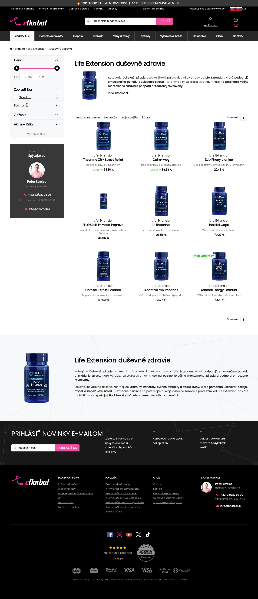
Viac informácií (118, 93)
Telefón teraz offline (153, 8)
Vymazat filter (37, 134)
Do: (30, 77)
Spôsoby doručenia (69, 484)
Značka (20, 49)
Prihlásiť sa (67, 447)
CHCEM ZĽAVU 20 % (160, 3)
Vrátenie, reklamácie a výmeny (75, 493)
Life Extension (37, 49)
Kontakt (98, 8)
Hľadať (164, 20)
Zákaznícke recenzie (118, 553)
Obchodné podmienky (166, 493)
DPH (60, 498)
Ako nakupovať (114, 511)
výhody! (220, 8)
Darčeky (112, 8)
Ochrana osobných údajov (168, 498)
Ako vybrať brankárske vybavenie (124, 502)
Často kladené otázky (117, 484)
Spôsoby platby (66, 488)
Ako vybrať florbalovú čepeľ (121, 493)
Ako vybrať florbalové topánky (122, 507)
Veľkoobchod (66, 502)
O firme (157, 484)
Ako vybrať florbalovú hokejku (122, 488)
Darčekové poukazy (69, 507)
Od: (16, 77)
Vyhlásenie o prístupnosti (167, 502)
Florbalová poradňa (22, 8)
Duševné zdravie (60, 49)
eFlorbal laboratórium (51, 8)
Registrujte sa (196, 8)
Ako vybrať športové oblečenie (123, 498)
